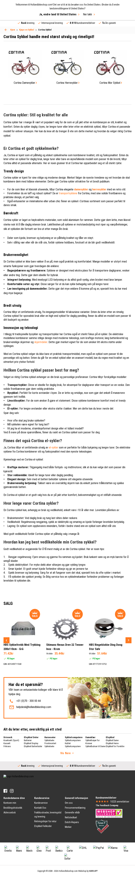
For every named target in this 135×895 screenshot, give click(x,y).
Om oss (69, 802)
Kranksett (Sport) (11, 740)
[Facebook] (5, 790)
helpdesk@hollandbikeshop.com (33, 707)
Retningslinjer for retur (45, 821)
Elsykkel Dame (112, 740)
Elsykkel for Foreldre (115, 746)
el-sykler (53, 447)
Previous (6, 640)
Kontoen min (10, 802)
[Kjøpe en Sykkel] (6, 30)
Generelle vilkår (72, 812)
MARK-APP (93, 871)
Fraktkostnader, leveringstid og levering (47, 814)
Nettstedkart (71, 817)
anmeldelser (119, 801)
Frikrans (7, 746)
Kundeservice (41, 802)
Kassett (7, 743)
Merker (68, 827)
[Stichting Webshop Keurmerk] (109, 813)
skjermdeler (40, 342)
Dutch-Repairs (72, 822)
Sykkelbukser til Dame (95, 746)
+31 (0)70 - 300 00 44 (28, 700)
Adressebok (10, 812)
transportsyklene (68, 193)
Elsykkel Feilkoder (43, 826)
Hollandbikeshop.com (68, 871)
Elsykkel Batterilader (33, 746)
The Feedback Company (107, 805)
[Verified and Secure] (102, 826)
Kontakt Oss (40, 807)
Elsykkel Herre (112, 743)
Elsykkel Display (31, 743)
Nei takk (87, 14)
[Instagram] (12, 790)
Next (128, 640)
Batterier (28, 740)
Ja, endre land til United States (57, 14)
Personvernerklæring (75, 807)
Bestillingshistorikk (13, 807)
